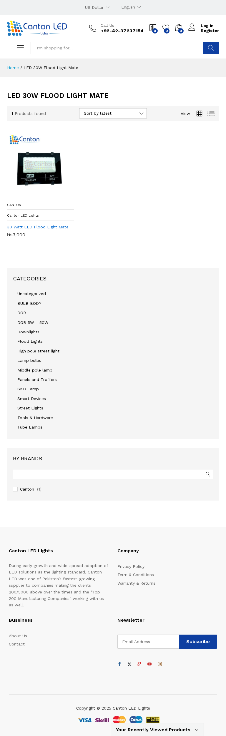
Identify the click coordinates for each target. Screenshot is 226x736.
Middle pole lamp (34, 370)
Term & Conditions (135, 574)
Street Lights (30, 408)
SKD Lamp (28, 389)
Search (211, 48)
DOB (21, 312)
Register (210, 30)
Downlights (28, 331)
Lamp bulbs (29, 360)
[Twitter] (129, 664)
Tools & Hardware (35, 417)
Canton (27, 489)
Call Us (107, 25)
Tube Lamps (29, 427)
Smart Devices (31, 398)
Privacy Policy (130, 566)
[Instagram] (159, 664)
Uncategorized (31, 293)
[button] (26, 196)
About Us (18, 635)
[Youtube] (149, 664)
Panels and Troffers (37, 379)
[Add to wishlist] (53, 196)
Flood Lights (30, 341)
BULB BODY (29, 303)
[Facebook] (119, 664)
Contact (17, 644)
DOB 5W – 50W (32, 322)
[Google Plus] (139, 664)
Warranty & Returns (136, 583)
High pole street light (38, 351)
